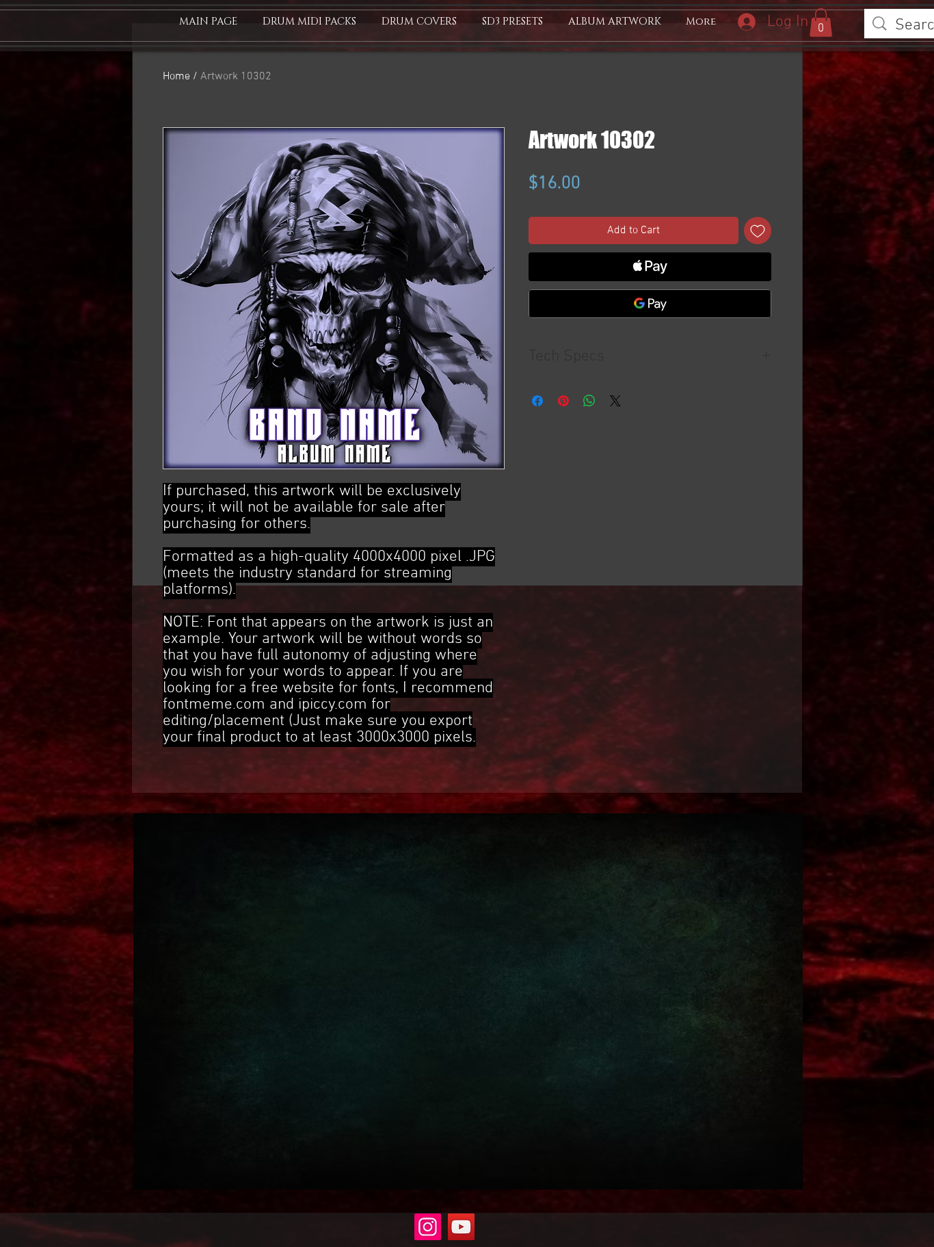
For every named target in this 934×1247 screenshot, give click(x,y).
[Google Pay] (650, 303)
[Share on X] (615, 401)
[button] (821, 22)
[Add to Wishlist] (757, 230)
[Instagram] (427, 1226)
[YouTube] (461, 1226)
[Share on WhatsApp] (589, 401)
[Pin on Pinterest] (563, 401)
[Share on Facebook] (537, 401)
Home (176, 76)
